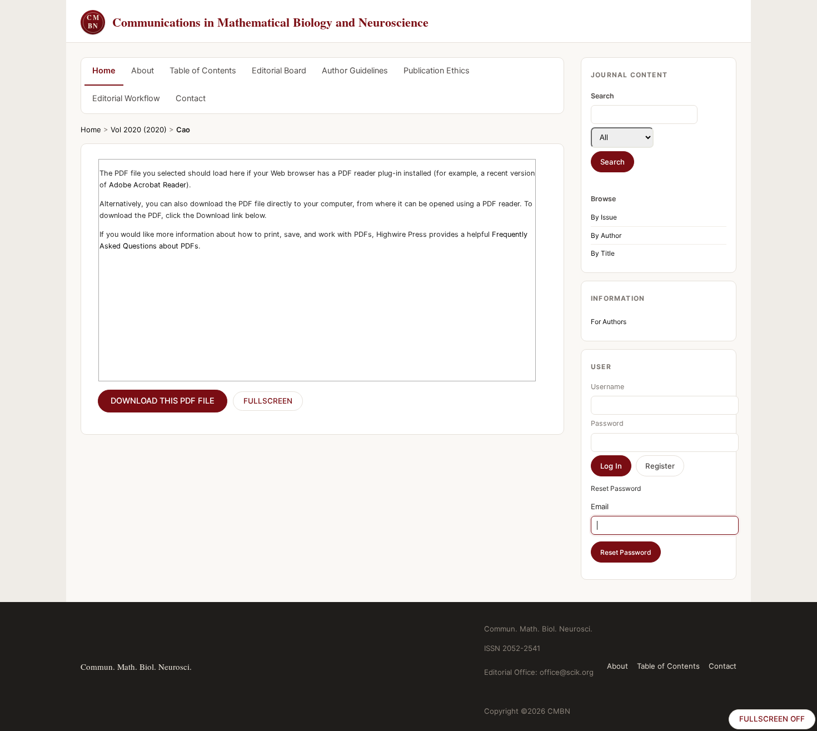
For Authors (608, 321)
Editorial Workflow (126, 98)
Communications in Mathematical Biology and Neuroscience (258, 22)
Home (104, 71)
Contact (191, 98)
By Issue (604, 217)
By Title (603, 253)
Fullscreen (267, 400)
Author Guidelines (355, 71)
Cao (183, 129)
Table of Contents (203, 71)
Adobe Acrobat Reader (147, 185)
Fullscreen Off (772, 718)
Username (607, 386)
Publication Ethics (436, 71)
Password (607, 423)
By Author (606, 235)
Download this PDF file (163, 401)
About (142, 71)
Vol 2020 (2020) (139, 129)
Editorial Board (279, 71)
